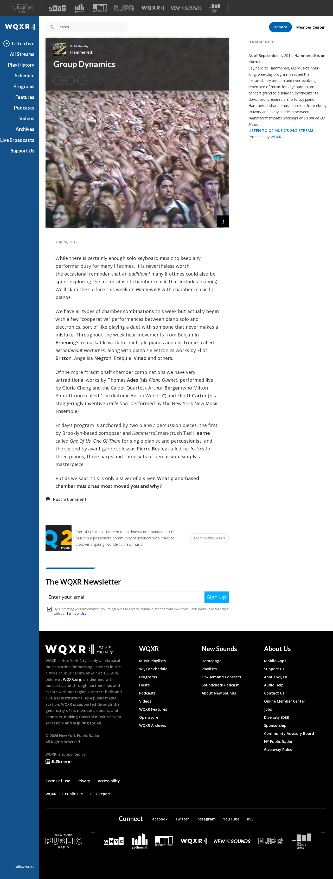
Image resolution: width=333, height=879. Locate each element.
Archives (25, 129)
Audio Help (274, 685)
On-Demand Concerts (221, 676)
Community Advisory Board (289, 733)
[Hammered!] (61, 49)
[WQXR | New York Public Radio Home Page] (19, 27)
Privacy (84, 780)
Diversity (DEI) (276, 717)
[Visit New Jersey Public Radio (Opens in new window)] (271, 841)
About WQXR (275, 676)
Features (24, 97)
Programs (24, 86)
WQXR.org (72, 679)
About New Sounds (219, 693)
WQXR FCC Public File (64, 793)
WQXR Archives (152, 725)
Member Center (310, 27)
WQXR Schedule (153, 668)
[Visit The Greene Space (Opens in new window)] (214, 8)
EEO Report (100, 793)
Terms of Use (58, 780)
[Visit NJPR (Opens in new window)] (124, 8)
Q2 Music (96, 531)
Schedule (24, 75)
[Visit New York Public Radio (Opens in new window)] (64, 841)
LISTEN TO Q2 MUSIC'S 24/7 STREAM (280, 130)
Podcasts (24, 108)
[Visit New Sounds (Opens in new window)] (186, 8)
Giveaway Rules (278, 749)
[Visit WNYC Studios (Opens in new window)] (100, 8)
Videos (26, 118)
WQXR (276, 136)
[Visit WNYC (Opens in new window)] (57, 8)
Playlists (209, 668)
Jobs (268, 709)
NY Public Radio (278, 741)
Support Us (22, 151)
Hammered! (82, 51)
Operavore (148, 717)
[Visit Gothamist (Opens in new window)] (79, 8)
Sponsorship (275, 725)
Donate (280, 26)
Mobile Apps (275, 660)
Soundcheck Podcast (220, 685)
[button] (223, 221)
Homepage (211, 660)
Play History (21, 65)
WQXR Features (153, 709)
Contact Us (274, 693)
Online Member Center (284, 701)
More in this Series (209, 538)
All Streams (22, 54)
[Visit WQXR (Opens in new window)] (153, 8)
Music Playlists (152, 660)
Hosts (144, 685)
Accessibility (109, 780)
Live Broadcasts (17, 140)
